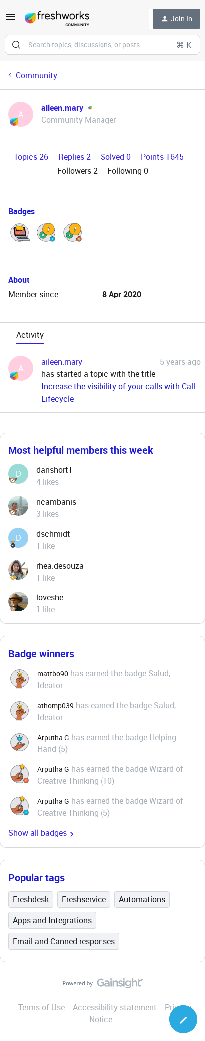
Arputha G (53, 737)
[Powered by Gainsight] (103, 985)
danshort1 (54, 469)
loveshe (49, 597)
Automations (142, 899)
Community (36, 75)
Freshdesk (31, 899)
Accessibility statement (115, 1007)
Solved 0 (117, 156)
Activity (30, 334)
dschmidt (53, 533)
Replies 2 (75, 156)
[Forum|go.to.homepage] (57, 19)
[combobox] (102, 45)
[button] (11, 19)
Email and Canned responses (64, 941)
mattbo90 (52, 673)
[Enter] (16, 45)
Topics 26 (32, 156)
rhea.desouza (60, 565)
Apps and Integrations (52, 920)
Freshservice (84, 899)
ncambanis (56, 501)
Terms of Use (41, 1007)
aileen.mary (62, 107)
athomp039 (55, 705)
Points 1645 (162, 156)
